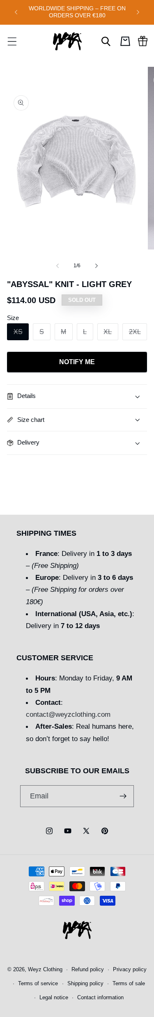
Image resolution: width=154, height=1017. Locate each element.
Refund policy (87, 969)
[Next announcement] (138, 12)
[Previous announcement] (16, 12)
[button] (11, 41)
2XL (138, 333)
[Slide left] (57, 266)
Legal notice (53, 998)
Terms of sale (129, 983)
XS (21, 333)
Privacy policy (130, 969)
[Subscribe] (123, 796)
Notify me (77, 361)
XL (110, 333)
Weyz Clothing (45, 969)
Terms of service (38, 983)
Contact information (100, 998)
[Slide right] (96, 266)
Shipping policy (85, 983)
